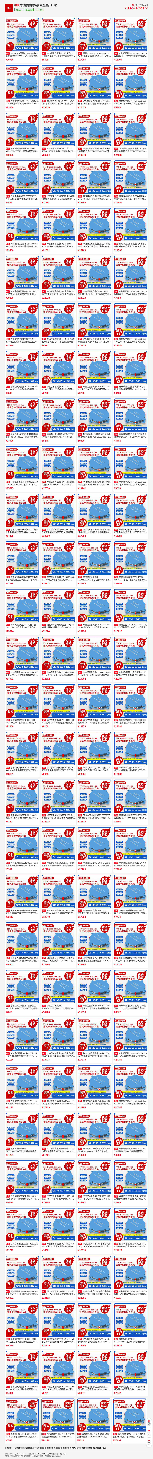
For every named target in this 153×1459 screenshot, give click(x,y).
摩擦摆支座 (58, 1448)
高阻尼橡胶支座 (76, 1448)
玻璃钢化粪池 (101, 1448)
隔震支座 (50, 1448)
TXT (50, 1454)
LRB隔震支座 (29, 1448)
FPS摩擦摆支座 (40, 1448)
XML (44, 1454)
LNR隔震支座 (19, 1448)
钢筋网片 (92, 1448)
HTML (39, 1454)
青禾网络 (64, 1454)
